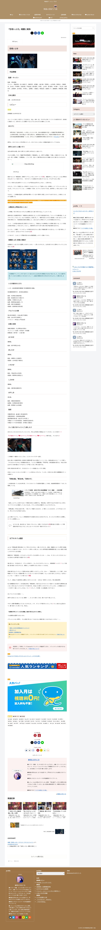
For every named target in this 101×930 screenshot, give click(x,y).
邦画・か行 (16, 716)
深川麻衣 (40, 723)
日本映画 (23, 716)
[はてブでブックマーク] (38, 33)
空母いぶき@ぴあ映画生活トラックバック (19, 628)
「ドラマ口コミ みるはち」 (44, 899)
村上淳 (52, 723)
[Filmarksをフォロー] (41, 750)
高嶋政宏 (22, 719)
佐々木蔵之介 (57, 721)
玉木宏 (50, 719)
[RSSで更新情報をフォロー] (48, 750)
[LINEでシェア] (42, 33)
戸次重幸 (22, 721)
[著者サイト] (26, 750)
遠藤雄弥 (11, 725)
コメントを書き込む (37, 856)
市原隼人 (61, 719)
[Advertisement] (84, 197)
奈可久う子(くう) (33, 760)
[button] (93, 28)
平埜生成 (22, 723)
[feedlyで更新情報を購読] (44, 750)
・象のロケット (12, 630)
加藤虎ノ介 (47, 723)
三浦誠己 (11, 723)
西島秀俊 (16, 719)
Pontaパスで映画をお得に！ (83, 41)
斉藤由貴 (44, 721)
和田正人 (16, 721)
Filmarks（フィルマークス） (44, 882)
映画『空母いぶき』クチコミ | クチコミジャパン (20, 842)
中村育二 (38, 721)
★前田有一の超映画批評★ (15, 632)
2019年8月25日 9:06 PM (13, 844)
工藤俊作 (44, 719)
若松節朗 (28, 721)
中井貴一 (17, 723)
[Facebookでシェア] (35, 33)
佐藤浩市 (28, 723)
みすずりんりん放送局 (42, 889)
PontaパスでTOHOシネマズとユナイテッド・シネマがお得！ (24, 656)
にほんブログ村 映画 (41, 893)
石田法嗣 (58, 723)
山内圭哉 (34, 723)
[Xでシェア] (32, 33)
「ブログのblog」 (41, 902)
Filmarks (56, 137)
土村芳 (27, 719)
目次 (13, 41)
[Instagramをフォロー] (33, 750)
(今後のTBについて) (33, 649)
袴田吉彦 (50, 721)
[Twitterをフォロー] (29, 750)
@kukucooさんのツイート (74, 873)
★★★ (10, 716)
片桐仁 (33, 721)
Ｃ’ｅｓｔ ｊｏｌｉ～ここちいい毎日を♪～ (48, 891)
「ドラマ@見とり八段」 (40, 790)
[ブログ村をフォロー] (37, 750)
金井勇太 (64, 723)
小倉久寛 (33, 719)
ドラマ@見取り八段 (41, 897)
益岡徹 (63, 721)
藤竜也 (10, 721)
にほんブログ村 (77, 271)
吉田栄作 (38, 719)
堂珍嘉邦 (55, 719)
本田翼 (10, 719)
